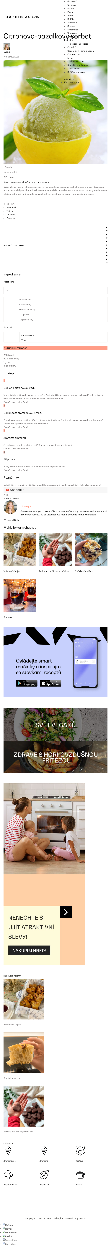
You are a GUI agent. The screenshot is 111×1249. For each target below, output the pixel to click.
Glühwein (8, 617)
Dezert (7, 182)
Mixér (24, 340)
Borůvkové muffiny (84, 571)
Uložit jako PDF (16, 490)
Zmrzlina (31, 182)
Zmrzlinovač (42, 182)
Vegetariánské (18, 182)
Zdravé (15, 498)
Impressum (80, 1218)
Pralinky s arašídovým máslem (54, 571)
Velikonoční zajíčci (12, 571)
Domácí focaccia (12, 1078)
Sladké (7, 498)
